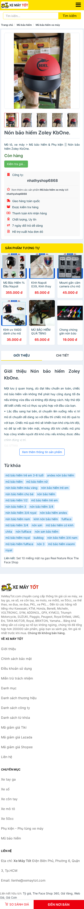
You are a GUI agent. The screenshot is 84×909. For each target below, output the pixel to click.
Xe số (5, 789)
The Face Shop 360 (46, 893)
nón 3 (40, 544)
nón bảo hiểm (46, 494)
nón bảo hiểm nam (18, 519)
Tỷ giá (27, 893)
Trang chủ (7, 24)
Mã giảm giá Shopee (17, 747)
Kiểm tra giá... (16, 164)
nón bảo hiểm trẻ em (55, 487)
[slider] (11, 120)
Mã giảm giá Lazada (16, 737)
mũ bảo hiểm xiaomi (61, 544)
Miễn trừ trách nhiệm (17, 678)
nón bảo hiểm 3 (16, 506)
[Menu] (78, 5)
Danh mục (9, 688)
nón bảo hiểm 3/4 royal (21, 512)
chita (9, 531)
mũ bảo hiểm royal (18, 537)
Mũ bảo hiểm (24, 24)
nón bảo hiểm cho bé (19, 494)
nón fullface (23, 531)
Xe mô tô (8, 809)
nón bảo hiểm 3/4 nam (62, 537)
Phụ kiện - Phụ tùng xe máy (22, 828)
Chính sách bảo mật (16, 659)
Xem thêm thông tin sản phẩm (42, 452)
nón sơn (37, 525)
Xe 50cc (7, 819)
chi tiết (62, 355)
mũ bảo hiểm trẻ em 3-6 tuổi (24, 475)
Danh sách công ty (15, 708)
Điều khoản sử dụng (16, 668)
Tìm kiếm (70, 16)
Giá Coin (11, 897)
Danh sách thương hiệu (18, 698)
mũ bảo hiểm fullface (19, 544)
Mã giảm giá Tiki (14, 727)
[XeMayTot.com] (20, 5)
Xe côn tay (9, 799)
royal (9, 550)
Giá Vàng (67, 893)
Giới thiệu (21, 355)
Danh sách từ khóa (15, 718)
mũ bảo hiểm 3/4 (17, 525)
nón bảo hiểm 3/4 (41, 506)
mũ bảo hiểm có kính (59, 525)
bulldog (39, 537)
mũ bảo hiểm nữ (37, 481)
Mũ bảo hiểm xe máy (48, 24)
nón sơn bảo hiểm (46, 531)
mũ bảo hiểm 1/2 (17, 500)
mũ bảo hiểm (14, 481)
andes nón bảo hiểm (60, 475)
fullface (66, 519)
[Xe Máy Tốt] (21, 587)
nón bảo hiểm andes (53, 512)
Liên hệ (6, 757)
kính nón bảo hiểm (46, 519)
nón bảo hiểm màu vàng (22, 487)
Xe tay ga (8, 779)
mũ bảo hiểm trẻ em (44, 500)
